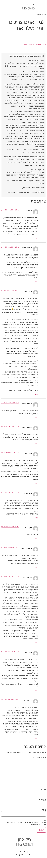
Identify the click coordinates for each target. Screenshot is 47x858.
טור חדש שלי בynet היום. (35, 44)
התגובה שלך (39, 757)
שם (43, 790)
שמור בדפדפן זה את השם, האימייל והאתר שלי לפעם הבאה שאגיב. (26, 823)
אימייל (42, 800)
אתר (44, 810)
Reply (36, 238)
